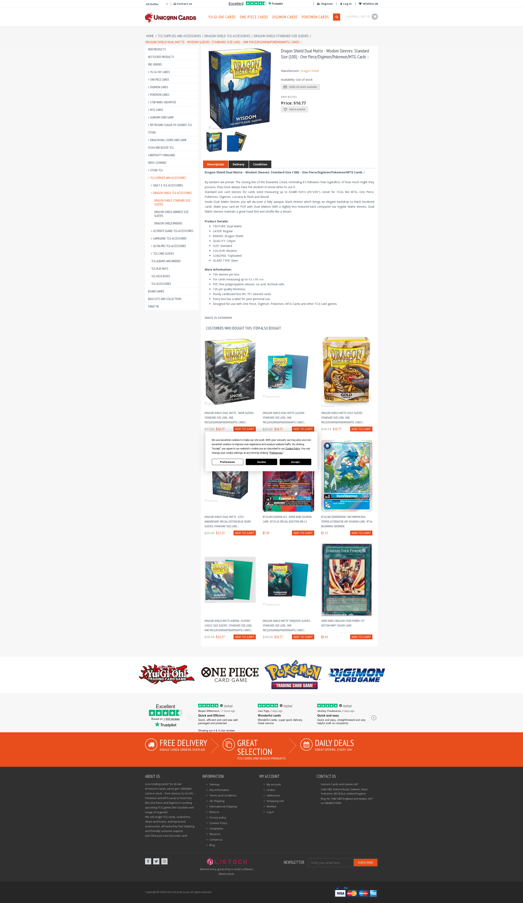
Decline (261, 461)
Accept (295, 461)
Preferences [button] (276, 452)
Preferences (227, 461)
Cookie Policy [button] (292, 448)
